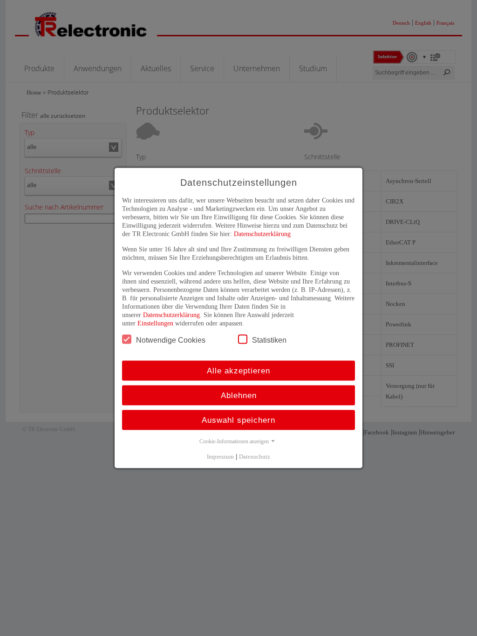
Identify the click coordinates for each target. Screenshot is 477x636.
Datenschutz (254, 456)
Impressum (220, 456)
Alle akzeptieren (238, 370)
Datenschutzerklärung (262, 233)
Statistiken (269, 340)
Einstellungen (155, 323)
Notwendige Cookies (170, 340)
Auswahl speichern (238, 420)
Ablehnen (239, 395)
